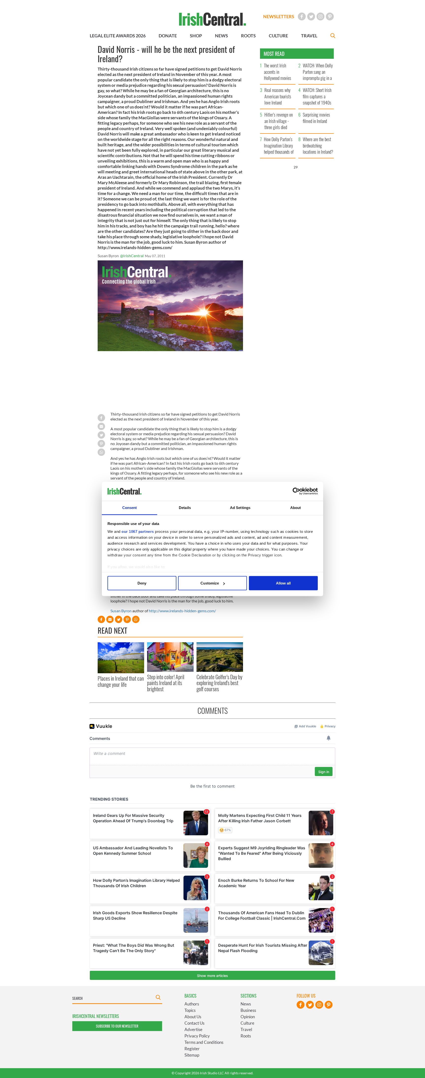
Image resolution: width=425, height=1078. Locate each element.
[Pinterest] (330, 16)
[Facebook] (302, 16)
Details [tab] (185, 507)
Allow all (283, 583)
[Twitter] (311, 16)
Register (192, 1048)
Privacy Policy (197, 1035)
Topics (190, 1010)
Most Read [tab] (274, 53)
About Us (192, 1016)
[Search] (332, 36)
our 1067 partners (137, 531)
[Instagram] (320, 16)
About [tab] (295, 507)
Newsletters (278, 16)
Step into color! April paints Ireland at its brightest (165, 683)
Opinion (248, 1016)
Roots (246, 1035)
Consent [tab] (129, 507)
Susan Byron (121, 610)
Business (248, 1010)
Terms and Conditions (203, 1042)
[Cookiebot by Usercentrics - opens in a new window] (296, 491)
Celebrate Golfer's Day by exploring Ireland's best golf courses (219, 683)
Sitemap (191, 1055)
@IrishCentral (132, 255)
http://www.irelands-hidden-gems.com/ (182, 610)
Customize (209, 583)
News (246, 1003)
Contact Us (194, 1023)
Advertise (193, 1029)
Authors (191, 1003)
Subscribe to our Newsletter (117, 1026)
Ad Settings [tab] (240, 507)
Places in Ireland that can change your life (121, 681)
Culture (247, 1023)
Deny (141, 583)
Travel (246, 1029)
